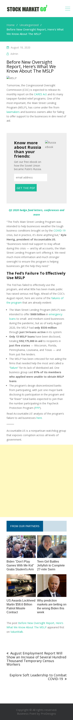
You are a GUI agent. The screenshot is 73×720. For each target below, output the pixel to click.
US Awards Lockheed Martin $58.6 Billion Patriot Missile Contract (21, 606)
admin (14, 54)
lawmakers (13, 112)
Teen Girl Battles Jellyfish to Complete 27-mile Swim (51, 565)
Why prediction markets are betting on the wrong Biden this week (51, 606)
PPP (37, 408)
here (39, 418)
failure (14, 367)
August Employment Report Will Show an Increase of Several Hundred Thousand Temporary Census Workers (36, 659)
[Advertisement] (36, 481)
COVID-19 (60, 230)
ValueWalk (16, 631)
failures (55, 298)
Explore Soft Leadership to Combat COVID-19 (38, 677)
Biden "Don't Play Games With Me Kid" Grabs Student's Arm (20, 565)
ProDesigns (48, 713)
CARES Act (40, 94)
